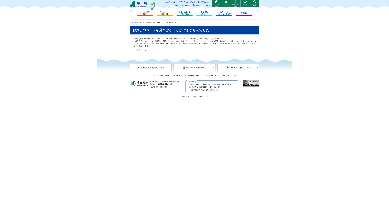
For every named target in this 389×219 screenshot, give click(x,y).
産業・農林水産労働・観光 (184, 13)
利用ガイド (178, 76)
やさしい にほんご (189, 2)
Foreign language (183, 5)
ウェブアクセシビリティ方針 (214, 76)
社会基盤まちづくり (204, 13)
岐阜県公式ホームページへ (143, 50)
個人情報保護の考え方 (193, 76)
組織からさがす (245, 5)
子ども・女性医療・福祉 (165, 13)
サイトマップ (232, 76)
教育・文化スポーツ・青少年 (224, 13)
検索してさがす (254, 5)
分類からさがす (216, 5)
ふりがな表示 (172, 2)
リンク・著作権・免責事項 (161, 76)
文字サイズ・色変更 (203, 5)
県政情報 (244, 13)
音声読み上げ (205, 2)
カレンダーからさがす (235, 5)
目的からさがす (226, 5)
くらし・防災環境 (145, 13)
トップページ (134, 22)
